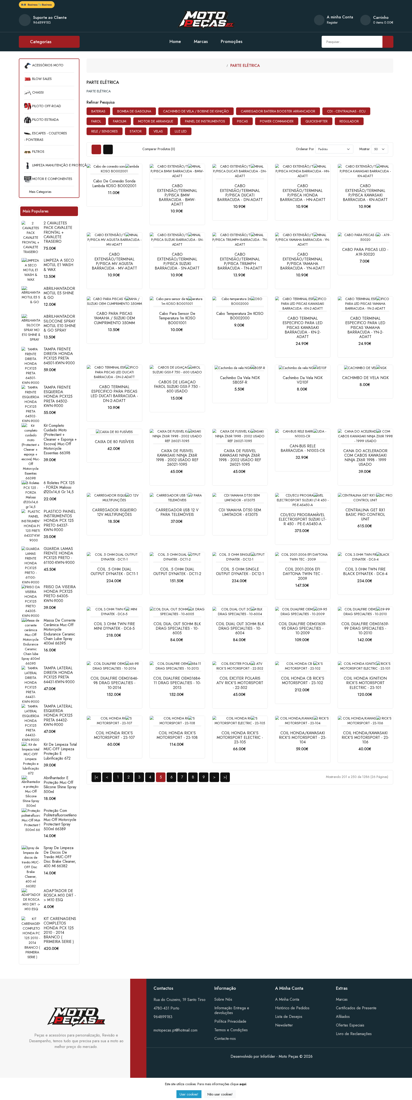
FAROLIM (119, 121)
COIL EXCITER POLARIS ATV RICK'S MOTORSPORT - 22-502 (239, 683)
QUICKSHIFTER (316, 121)
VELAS (158, 131)
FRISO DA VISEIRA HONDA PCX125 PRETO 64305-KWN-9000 (60, 593)
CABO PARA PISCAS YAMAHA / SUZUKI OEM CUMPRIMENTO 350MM (114, 318)
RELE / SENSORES (104, 131)
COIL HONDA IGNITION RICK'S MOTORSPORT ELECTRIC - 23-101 (365, 683)
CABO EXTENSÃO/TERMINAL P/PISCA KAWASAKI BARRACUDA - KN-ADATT (365, 192)
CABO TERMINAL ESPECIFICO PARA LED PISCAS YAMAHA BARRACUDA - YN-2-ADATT (365, 327)
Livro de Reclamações (354, 1034)
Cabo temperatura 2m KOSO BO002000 (239, 316)
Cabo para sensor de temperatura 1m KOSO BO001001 (177, 318)
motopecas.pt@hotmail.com (175, 1030)
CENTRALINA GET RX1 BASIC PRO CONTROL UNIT (365, 514)
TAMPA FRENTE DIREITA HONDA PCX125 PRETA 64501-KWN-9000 (59, 356)
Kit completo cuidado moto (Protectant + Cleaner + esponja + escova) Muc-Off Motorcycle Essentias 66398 (60, 439)
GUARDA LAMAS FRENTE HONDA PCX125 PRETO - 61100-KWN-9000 (59, 555)
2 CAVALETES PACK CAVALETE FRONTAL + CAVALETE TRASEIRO (58, 232)
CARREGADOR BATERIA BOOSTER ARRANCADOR (278, 111)
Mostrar (364, 149)
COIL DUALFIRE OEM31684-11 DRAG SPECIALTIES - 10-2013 (177, 683)
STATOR (136, 131)
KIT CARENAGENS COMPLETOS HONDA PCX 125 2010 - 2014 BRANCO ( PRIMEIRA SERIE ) (60, 930)
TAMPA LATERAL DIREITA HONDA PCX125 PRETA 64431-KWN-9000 (59, 675)
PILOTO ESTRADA (45, 119)
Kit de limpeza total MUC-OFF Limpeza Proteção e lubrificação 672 (60, 751)
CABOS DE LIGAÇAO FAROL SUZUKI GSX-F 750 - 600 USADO (177, 386)
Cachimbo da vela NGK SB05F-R (240, 380)
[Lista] (108, 149)
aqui (242, 1084)
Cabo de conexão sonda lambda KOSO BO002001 (114, 183)
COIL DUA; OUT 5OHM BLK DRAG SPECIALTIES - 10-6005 (177, 628)
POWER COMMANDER (277, 121)
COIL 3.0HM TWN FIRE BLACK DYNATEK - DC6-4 (365, 571)
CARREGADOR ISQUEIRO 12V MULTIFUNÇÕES (114, 512)
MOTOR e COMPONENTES (51, 178)
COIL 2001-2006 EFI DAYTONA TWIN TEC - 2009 (303, 573)
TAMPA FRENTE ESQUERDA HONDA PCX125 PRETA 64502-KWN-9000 (58, 396)
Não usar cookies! (220, 1094)
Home (175, 41)
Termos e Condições (231, 1030)
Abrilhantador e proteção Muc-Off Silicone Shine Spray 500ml (60, 784)
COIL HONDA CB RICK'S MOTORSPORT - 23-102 (302, 681)
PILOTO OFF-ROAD (46, 106)
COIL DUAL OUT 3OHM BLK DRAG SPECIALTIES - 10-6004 (240, 628)
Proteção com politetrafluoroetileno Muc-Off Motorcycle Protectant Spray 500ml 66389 (60, 820)
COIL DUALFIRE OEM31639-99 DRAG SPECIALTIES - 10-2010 (365, 628)
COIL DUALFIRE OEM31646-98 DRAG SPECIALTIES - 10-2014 (114, 683)
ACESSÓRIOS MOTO (47, 65)
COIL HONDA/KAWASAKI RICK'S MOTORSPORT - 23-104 (302, 737)
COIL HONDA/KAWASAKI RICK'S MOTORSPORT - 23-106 (365, 737)
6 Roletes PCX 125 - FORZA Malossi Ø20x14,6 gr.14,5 (59, 487)
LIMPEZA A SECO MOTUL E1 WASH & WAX (59, 265)
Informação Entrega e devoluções (231, 1010)
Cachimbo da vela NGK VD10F (303, 380)
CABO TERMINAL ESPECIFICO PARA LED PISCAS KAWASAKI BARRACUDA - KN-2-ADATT (303, 327)
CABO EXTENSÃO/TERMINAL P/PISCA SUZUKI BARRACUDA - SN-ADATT (177, 261)
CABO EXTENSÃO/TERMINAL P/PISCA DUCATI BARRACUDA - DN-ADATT (240, 192)
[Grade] (96, 149)
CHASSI (37, 92)
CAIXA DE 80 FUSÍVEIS (114, 441)
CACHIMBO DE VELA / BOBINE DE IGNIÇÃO (196, 111)
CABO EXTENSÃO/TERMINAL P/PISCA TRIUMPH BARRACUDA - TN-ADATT (239, 261)
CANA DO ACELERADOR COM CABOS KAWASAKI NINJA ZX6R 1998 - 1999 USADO (365, 457)
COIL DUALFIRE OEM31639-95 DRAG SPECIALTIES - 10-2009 (302, 628)
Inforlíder (267, 1056)
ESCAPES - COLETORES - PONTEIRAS (45, 136)
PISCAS (242, 121)
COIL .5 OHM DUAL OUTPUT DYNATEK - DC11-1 (114, 571)
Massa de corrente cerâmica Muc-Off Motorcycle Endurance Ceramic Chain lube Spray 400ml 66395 (60, 632)
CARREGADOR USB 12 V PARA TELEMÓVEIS (177, 512)
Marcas (201, 41)
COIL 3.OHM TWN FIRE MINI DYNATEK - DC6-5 (114, 626)
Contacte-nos (225, 1038)
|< (96, 777)
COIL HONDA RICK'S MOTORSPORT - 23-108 (177, 735)
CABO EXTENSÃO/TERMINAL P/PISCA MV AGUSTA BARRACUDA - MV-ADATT (114, 261)
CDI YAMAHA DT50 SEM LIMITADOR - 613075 (240, 512)
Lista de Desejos (288, 1016)
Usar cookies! (189, 1094)
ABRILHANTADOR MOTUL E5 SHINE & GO (59, 293)
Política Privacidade (230, 1021)
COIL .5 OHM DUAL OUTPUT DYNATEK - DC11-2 (177, 571)
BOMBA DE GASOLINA (134, 111)
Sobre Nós (223, 999)
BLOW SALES (41, 78)
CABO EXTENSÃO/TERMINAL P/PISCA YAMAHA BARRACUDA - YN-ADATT (302, 261)
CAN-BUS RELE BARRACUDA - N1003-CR (303, 448)
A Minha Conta (287, 999)
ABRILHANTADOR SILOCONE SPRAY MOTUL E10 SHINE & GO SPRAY (60, 323)
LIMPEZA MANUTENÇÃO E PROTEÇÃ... (52, 165)
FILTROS (37, 151)
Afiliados (343, 1016)
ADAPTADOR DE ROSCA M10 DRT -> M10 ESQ (60, 895)
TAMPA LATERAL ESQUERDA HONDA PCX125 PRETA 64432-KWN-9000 (58, 715)
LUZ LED (181, 131)
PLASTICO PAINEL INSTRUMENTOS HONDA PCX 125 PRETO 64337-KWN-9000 (60, 521)
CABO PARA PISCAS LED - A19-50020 (365, 252)
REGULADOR (349, 121)
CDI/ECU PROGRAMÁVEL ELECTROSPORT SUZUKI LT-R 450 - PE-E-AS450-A (302, 519)
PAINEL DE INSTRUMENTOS (205, 121)
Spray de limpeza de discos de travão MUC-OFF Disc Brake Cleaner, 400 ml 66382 (60, 857)
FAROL (96, 121)
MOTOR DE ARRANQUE (155, 121)
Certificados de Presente (356, 1008)
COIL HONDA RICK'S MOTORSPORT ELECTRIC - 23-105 (240, 737)
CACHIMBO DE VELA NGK (365, 378)
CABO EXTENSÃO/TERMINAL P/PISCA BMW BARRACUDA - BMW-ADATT (177, 195)
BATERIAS (98, 111)
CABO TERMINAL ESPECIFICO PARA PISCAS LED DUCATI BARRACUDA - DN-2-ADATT (114, 393)
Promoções (231, 41)
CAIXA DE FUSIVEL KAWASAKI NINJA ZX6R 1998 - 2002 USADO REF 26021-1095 (177, 457)
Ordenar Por (305, 149)
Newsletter (284, 1025)
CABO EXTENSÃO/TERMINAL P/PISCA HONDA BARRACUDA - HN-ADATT (302, 192)
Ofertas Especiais (350, 1025)
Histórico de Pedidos (292, 1008)
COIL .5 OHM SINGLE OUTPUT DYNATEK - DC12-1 (240, 571)
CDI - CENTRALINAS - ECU (346, 111)
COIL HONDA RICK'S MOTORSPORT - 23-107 (114, 735)
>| (225, 777)
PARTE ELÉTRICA (245, 65)
